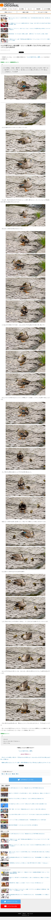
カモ (4, 773)
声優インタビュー (8, 12)
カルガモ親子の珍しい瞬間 (33, 57)
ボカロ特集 (21, 8)
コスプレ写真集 (47, 8)
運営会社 (24, 913)
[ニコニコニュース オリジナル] (9, 5)
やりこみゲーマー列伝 (42, 12)
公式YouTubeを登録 (12, 906)
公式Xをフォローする (12, 901)
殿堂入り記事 (25, 12)
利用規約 (19, 913)
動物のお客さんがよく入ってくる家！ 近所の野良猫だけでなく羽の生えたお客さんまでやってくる (26, 762)
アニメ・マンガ (12, 8)
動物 (14, 773)
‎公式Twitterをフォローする (26, 779)
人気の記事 (4, 8)
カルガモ (9, 773)
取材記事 (38, 8)
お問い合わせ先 (30, 913)
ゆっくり (30, 8)
